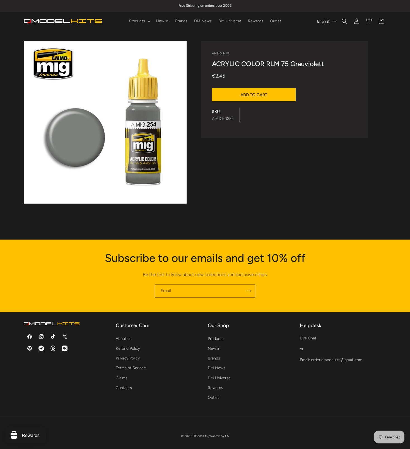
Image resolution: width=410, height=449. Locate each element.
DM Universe (219, 377)
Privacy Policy (128, 358)
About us (124, 338)
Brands (214, 358)
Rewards (215, 387)
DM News (216, 368)
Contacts (124, 387)
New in (214, 348)
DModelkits (200, 436)
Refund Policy (128, 348)
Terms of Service (131, 368)
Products (216, 338)
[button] (139, 21)
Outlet (213, 397)
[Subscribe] (249, 291)
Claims (121, 377)
